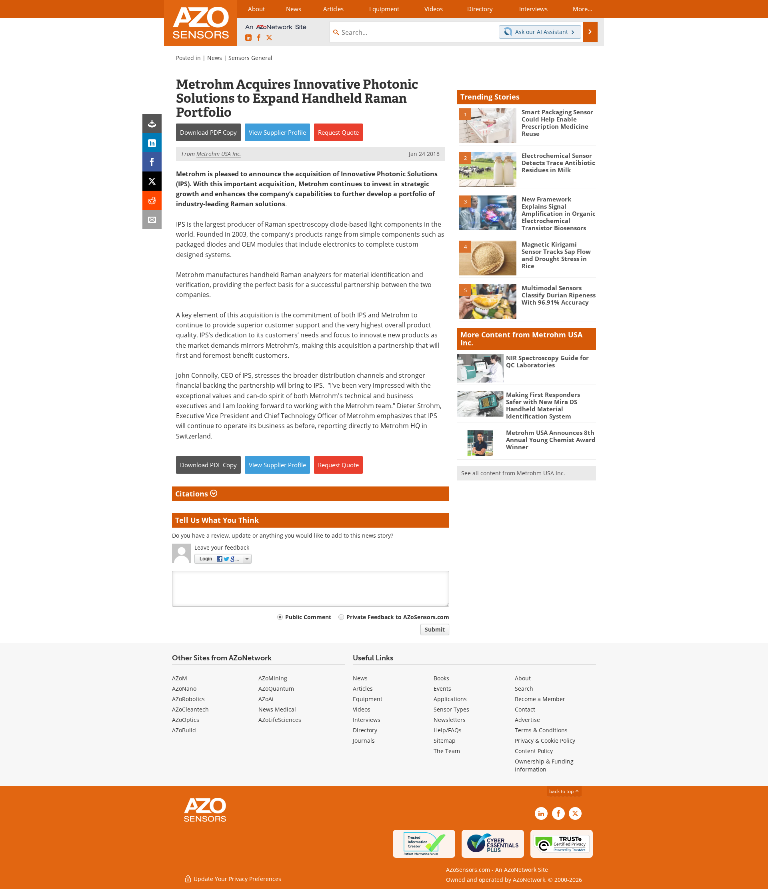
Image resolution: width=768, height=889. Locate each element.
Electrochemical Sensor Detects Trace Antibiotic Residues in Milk (558, 162)
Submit (435, 629)
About (523, 678)
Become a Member (540, 699)
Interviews (366, 720)
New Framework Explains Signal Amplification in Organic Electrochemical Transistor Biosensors (559, 213)
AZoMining (272, 678)
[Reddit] (152, 200)
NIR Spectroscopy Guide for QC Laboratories (547, 361)
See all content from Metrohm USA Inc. (513, 473)
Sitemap (445, 740)
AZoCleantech (190, 709)
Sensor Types (451, 709)
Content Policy (534, 751)
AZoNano (184, 688)
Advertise (527, 720)
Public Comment (308, 617)
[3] (487, 212)
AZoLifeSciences (279, 720)
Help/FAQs (448, 730)
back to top (562, 791)
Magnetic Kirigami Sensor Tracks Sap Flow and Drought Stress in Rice (556, 255)
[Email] (152, 219)
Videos (361, 709)
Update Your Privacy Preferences (236, 879)
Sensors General (250, 58)
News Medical (277, 709)
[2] (487, 168)
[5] (487, 301)
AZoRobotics (188, 699)
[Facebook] (152, 161)
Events (442, 688)
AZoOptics (185, 720)
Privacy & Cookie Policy (545, 740)
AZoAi (266, 699)
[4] (487, 257)
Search (524, 688)
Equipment (367, 699)
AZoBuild (184, 730)
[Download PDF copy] (152, 123)
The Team (447, 751)
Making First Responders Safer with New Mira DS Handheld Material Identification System (543, 405)
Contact (525, 709)
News (214, 58)
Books (441, 678)
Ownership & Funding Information (544, 765)
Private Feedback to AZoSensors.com (397, 617)
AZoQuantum (276, 688)
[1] (487, 125)
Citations (192, 493)
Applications (450, 699)
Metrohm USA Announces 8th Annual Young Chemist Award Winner (551, 440)
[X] (152, 181)
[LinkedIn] (152, 142)
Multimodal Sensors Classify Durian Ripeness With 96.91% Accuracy (559, 295)
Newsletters (450, 720)
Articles (363, 688)
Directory (365, 730)
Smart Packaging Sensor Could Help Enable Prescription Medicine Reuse (557, 123)
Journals (364, 740)
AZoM (179, 678)
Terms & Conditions (541, 730)
